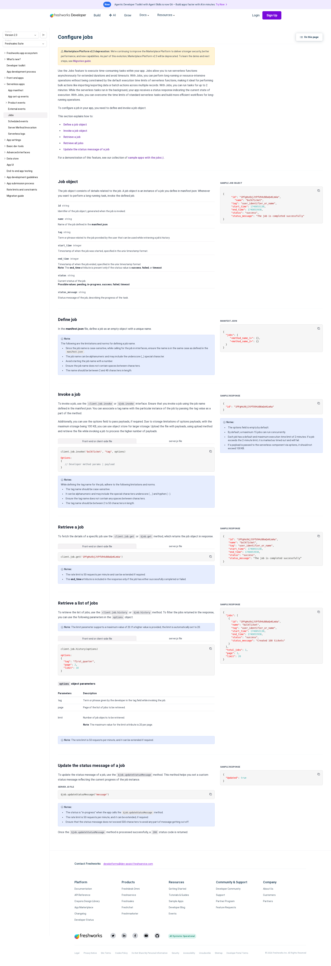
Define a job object (75, 124)
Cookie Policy (121, 953)
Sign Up (272, 15)
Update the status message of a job (86, 149)
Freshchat (127, 907)
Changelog (80, 913)
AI (114, 15)
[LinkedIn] (124, 935)
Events (173, 913)
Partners (268, 901)
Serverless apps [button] (16, 84)
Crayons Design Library (87, 901)
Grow (127, 15)
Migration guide (82, 61)
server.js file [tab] (175, 441)
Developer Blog (177, 907)
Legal (76, 953)
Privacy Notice (90, 953)
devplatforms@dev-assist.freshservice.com (128, 863)
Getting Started (177, 888)
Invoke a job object (75, 130)
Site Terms (106, 953)
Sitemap (218, 953)
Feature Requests (226, 907)
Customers (269, 895)
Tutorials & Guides (179, 895)
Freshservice (129, 895)
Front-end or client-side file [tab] (97, 441)
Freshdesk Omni (131, 888)
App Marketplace (83, 907)
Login (256, 15)
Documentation (83, 888)
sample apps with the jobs (144, 157)
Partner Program (225, 901)
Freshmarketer (130, 913)
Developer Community (228, 888)
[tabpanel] (136, 459)
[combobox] (21, 35)
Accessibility (189, 953)
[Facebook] (135, 935)
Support (220, 895)
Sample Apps (176, 901)
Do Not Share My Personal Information (150, 953)
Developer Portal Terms (237, 953)
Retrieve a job (72, 137)
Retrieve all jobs (73, 143)
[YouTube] (146, 935)
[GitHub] (157, 935)
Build (97, 15)
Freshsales (128, 901)
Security (175, 953)
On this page (311, 37)
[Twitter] (113, 935)
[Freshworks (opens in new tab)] (88, 936)
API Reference (82, 895)
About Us (268, 888)
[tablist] (136, 441)
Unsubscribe (205, 953)
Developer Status (84, 919)
